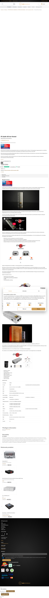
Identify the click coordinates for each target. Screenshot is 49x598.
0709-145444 (3, 549)
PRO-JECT (4, 498)
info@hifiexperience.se (4, 543)
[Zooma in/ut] (0, 596)
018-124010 (3, 546)
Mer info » (9, 482)
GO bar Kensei (8, 429)
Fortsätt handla (5, 594)
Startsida (2, 9)
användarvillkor (13, 558)
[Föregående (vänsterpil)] (0, 597)
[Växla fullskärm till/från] (1, 596)
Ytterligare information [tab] (5, 175)
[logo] (24, 4)
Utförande (2, 161)
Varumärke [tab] (3, 176)
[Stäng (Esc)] (3, 596)
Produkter (9, 6)
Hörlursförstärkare (8, 170)
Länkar (2, 528)
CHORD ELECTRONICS (6, 515)
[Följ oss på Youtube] (7, 534)
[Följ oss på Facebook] (2, 534)
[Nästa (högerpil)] (1, 597)
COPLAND (4, 463)
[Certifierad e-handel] (12, 570)
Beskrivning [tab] (4, 174)
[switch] (19, 305)
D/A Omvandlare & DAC (29, 9)
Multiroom (3, 527)
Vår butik (3, 526)
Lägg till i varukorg (4, 164)
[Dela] (2, 596)
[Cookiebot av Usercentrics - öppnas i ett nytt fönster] (41, 288)
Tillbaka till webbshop (10, 591)
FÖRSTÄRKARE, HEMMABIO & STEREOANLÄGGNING (16, 9)
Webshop (5, 9)
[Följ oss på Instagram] (4, 534)
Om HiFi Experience (4, 525)
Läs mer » (2, 159)
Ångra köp (3, 529)
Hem (2, 522)
